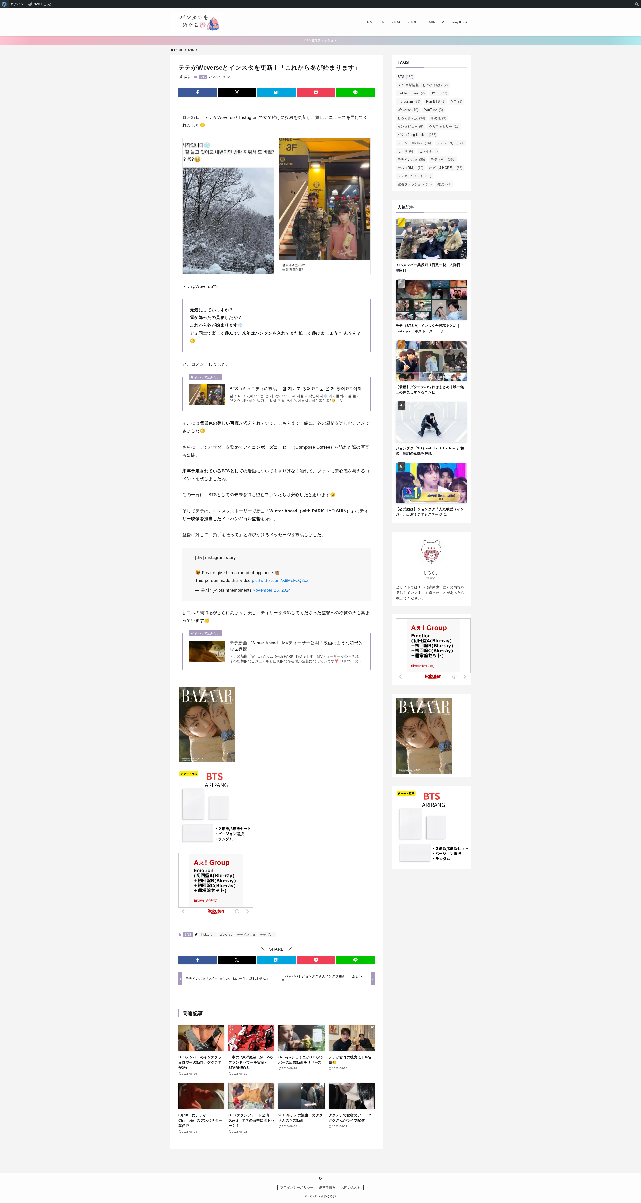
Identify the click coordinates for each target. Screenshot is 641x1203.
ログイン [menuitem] (17, 4)
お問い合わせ (351, 1187)
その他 (438, 118)
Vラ (456, 101)
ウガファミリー (444, 126)
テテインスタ (246, 934)
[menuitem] (4, 4)
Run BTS (435, 101)
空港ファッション (415, 184)
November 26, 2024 (272, 590)
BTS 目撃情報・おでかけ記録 (423, 85)
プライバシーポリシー (297, 1187)
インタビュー (410, 126)
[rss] (320, 1179)
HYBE (439, 93)
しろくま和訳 (411, 118)
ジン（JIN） (450, 143)
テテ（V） (267, 934)
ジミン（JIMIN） (414, 143)
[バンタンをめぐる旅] (196, 22)
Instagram (208, 934)
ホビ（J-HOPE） (445, 168)
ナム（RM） (410, 168)
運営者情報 (327, 1187)
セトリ (405, 151)
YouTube (433, 110)
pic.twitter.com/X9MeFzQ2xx (280, 580)
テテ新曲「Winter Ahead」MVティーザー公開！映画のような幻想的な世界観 (296, 646)
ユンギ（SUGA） (414, 176)
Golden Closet (411, 93)
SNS (203, 76)
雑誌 (444, 184)
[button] (197, 92)
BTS (406, 77)
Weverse (226, 934)
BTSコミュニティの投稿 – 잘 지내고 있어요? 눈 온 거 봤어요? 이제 (296, 388)
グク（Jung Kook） (417, 135)
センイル (428, 151)
